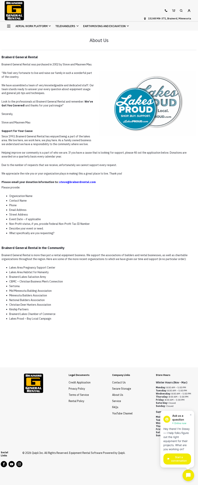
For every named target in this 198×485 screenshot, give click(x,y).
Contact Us (119, 382)
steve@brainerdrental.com (77, 182)
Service (116, 401)
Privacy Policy (77, 388)
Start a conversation (179, 459)
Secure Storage (121, 388)
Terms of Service (79, 395)
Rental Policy (76, 401)
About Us (117, 395)
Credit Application (79, 382)
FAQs (115, 407)
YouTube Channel (122, 413)
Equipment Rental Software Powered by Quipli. (97, 453)
